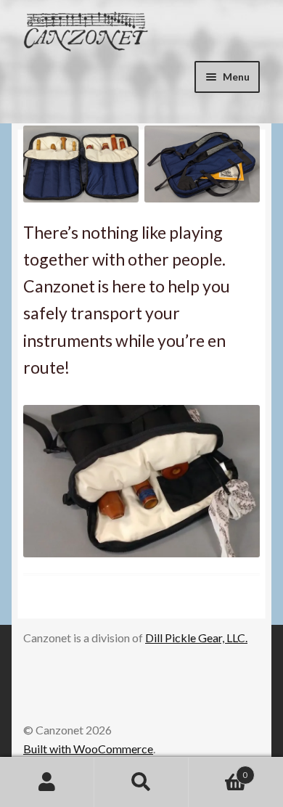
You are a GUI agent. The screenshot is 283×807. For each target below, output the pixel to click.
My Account (47, 782)
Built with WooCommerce (88, 748)
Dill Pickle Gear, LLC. (196, 637)
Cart (218, 770)
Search (141, 782)
